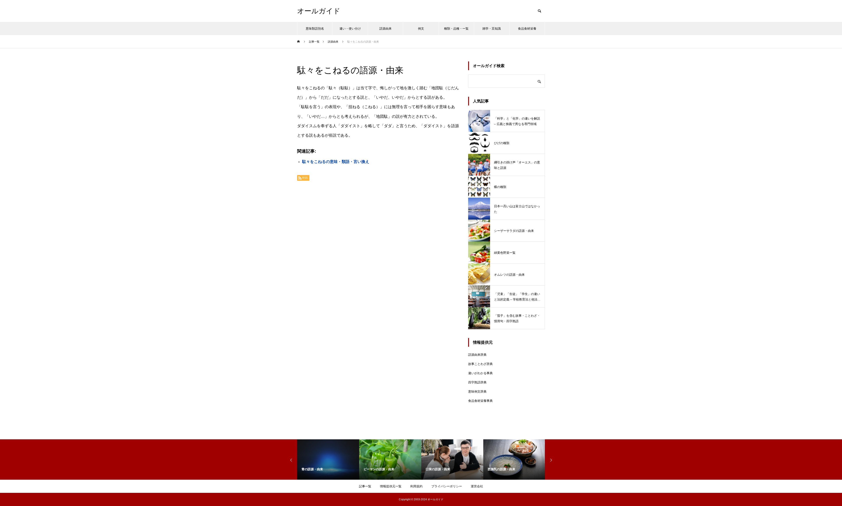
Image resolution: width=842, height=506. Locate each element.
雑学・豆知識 (491, 28)
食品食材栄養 (527, 28)
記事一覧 (365, 486)
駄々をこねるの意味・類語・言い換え (335, 161)
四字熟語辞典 (477, 382)
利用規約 (416, 486)
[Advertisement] (378, 239)
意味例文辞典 (477, 391)
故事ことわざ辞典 (480, 364)
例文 (421, 28)
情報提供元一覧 (390, 486)
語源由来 (385, 28)
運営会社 (477, 486)
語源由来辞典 (477, 354)
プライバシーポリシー (446, 486)
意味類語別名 (315, 28)
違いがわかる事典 (480, 373)
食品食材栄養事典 (480, 400)
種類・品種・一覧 (456, 28)
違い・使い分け (350, 28)
